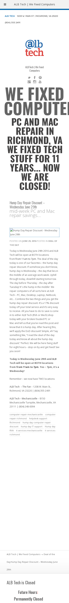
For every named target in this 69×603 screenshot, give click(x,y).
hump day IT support (31, 426)
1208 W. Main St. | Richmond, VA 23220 (37, 16)
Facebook (34, 77)
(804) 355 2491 (12, 22)
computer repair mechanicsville (26, 414)
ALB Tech (10, 16)
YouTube (40, 81)
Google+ (29, 81)
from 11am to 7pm (26, 259)
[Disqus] (34, 495)
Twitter (29, 77)
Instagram (34, 81)
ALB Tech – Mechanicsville (23, 398)
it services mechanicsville (29, 430)
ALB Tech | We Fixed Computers (23, 554)
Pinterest (40, 77)
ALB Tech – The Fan (20, 386)
